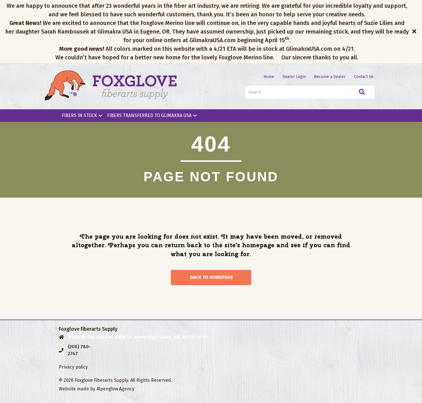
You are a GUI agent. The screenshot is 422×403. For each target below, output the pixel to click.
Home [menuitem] (269, 76)
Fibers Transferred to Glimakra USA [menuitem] (149, 115)
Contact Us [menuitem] (363, 76)
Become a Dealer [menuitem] (330, 76)
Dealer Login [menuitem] (294, 76)
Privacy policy (73, 367)
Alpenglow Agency (115, 389)
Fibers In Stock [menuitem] (79, 115)
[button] (415, 31)
